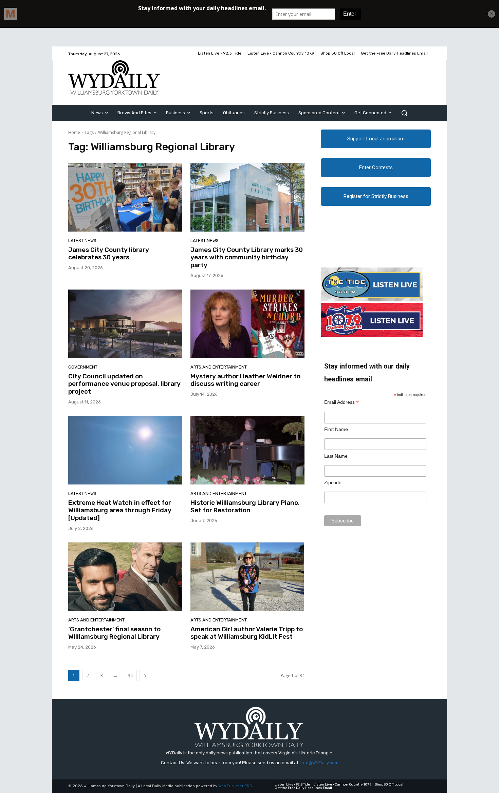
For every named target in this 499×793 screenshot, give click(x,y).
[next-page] (145, 675)
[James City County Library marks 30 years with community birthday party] (247, 197)
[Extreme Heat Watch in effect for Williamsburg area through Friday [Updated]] (125, 450)
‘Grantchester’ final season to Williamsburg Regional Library (114, 633)
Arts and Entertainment (218, 367)
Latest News (82, 240)
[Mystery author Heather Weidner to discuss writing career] (247, 324)
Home (74, 132)
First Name (336, 429)
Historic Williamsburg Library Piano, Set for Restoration (245, 506)
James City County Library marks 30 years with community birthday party (246, 257)
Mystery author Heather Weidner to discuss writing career (245, 380)
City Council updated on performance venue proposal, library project (124, 384)
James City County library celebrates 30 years (108, 253)
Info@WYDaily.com (319, 762)
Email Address (341, 402)
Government (82, 367)
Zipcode (332, 482)
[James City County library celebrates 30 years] (125, 197)
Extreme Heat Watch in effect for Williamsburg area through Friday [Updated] (119, 510)
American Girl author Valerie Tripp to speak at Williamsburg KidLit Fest (246, 633)
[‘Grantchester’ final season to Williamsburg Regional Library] (125, 576)
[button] (404, 113)
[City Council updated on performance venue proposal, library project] (125, 324)
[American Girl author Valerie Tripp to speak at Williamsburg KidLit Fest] (247, 576)
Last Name (336, 456)
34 (130, 675)
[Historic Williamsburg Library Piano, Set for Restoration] (247, 450)
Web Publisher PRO (235, 786)
